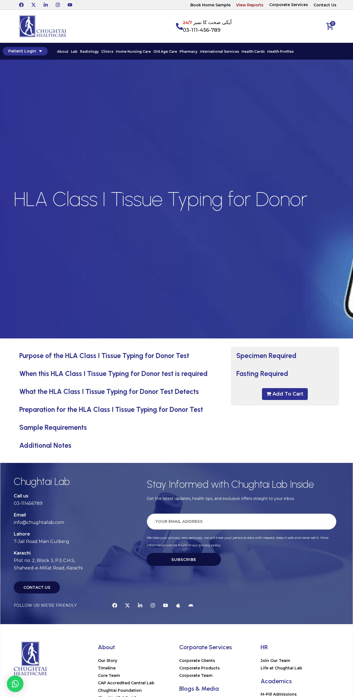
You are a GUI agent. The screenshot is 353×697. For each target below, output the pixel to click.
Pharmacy (188, 51)
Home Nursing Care (133, 51)
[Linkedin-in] (45, 4)
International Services (219, 51)
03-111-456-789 (202, 30)
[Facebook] (21, 4)
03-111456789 (28, 503)
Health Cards (253, 51)
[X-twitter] (33, 4)
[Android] (191, 605)
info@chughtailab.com (39, 522)
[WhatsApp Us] (15, 683)
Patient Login (22, 51)
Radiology (89, 51)
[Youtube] (69, 4)
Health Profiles (280, 51)
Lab (74, 51)
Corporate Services (288, 4)
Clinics (107, 51)
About (62, 51)
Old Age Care (165, 51)
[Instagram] (57, 4)
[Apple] (178, 605)
